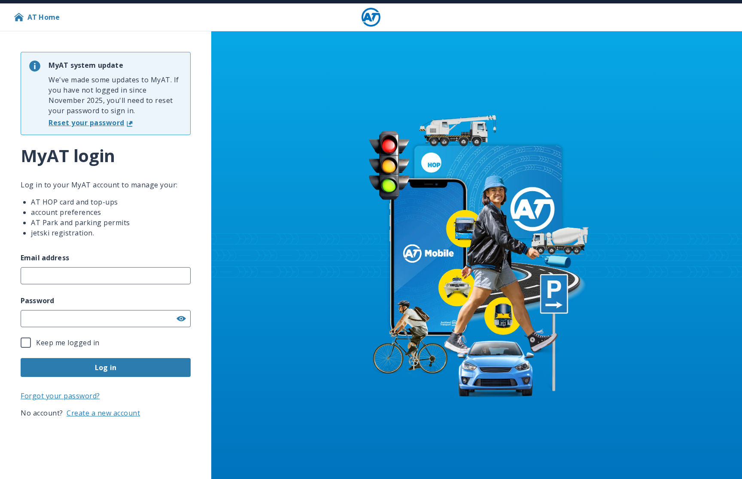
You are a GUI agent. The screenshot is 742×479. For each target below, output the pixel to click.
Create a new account (103, 413)
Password (37, 300)
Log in (105, 367)
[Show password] (181, 318)
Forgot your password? (60, 396)
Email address (45, 257)
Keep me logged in (68, 342)
